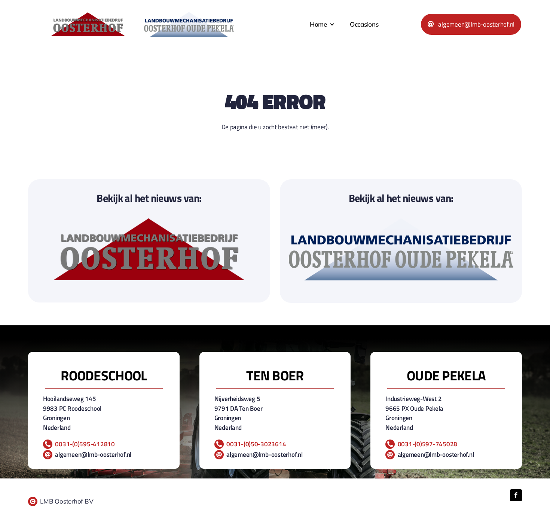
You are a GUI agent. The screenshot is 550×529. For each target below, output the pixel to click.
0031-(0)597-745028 (427, 444)
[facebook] (516, 495)
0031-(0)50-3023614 (256, 444)
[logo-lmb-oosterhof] (88, 15)
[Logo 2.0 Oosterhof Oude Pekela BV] (189, 15)
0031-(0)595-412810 (84, 444)
